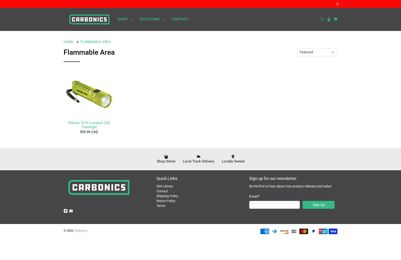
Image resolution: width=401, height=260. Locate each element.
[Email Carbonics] (71, 212)
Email (254, 196)
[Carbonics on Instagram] (66, 212)
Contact (179, 19)
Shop (123, 19)
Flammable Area (96, 42)
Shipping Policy (167, 196)
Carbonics (80, 230)
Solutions (149, 19)
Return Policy (165, 201)
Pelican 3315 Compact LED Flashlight (89, 125)
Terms (160, 206)
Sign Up (319, 205)
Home (69, 42)
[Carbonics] (89, 19)
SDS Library (164, 186)
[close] (337, 4)
